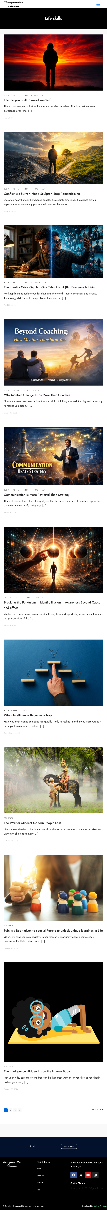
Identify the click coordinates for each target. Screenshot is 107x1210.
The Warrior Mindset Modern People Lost (32, 823)
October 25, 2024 (11, 841)
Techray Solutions (100, 1206)
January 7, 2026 (10, 625)
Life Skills (23, 95)
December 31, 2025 (12, 733)
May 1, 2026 (9, 118)
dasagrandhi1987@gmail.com (86, 1188)
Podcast (40, 1182)
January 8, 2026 (10, 512)
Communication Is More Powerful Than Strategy (36, 494)
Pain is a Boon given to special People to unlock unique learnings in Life (53, 930)
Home (39, 1168)
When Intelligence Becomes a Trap (28, 715)
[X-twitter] (81, 1175)
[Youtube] (88, 1175)
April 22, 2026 (10, 305)
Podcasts (8, 818)
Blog (6, 95)
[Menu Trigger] (98, 5)
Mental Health (38, 95)
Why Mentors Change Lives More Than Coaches (37, 395)
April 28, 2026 (10, 211)
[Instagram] (95, 1175)
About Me (40, 1175)
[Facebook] (73, 1175)
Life (13, 95)
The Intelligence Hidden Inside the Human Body (37, 1071)
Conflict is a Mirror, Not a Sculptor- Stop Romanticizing (42, 193)
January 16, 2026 (10, 413)
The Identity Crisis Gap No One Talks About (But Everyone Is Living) (50, 287)
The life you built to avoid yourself (27, 100)
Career (7, 598)
